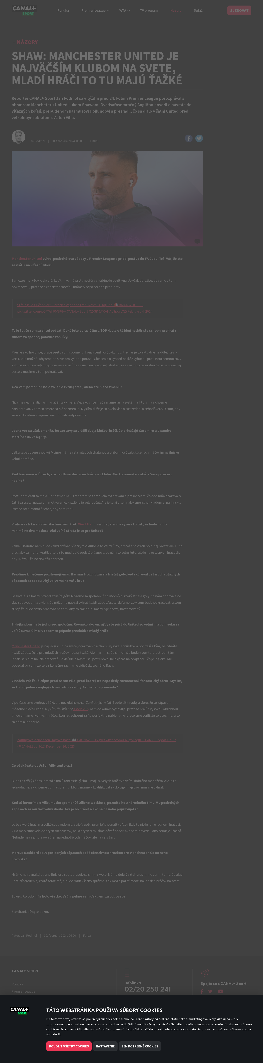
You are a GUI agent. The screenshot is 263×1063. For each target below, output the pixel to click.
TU (59, 1034)
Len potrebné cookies (140, 1046)
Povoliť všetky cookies (69, 1046)
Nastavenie (105, 1046)
